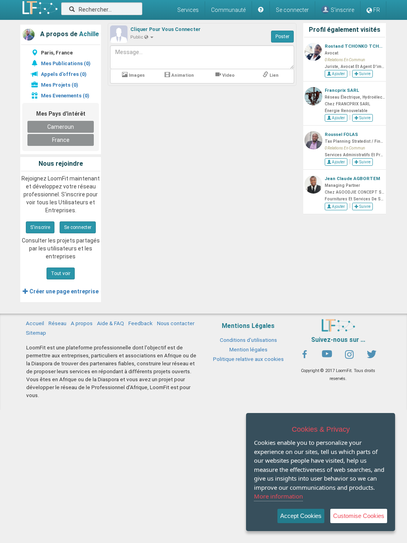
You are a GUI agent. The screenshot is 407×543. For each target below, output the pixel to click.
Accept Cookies (301, 515)
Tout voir (60, 273)
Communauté (228, 10)
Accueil (35, 323)
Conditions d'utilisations (248, 340)
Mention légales (248, 349)
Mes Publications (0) (65, 63)
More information (278, 496)
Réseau (57, 323)
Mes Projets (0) (59, 85)
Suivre (364, 74)
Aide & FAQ (110, 323)
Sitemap (36, 333)
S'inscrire (40, 227)
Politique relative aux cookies (248, 359)
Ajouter (338, 74)
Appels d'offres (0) (63, 74)
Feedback (140, 323)
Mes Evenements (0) (65, 96)
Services (188, 10)
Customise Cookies (358, 515)
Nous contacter (175, 323)
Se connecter (292, 10)
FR (376, 10)
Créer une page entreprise (63, 291)
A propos (82, 323)
